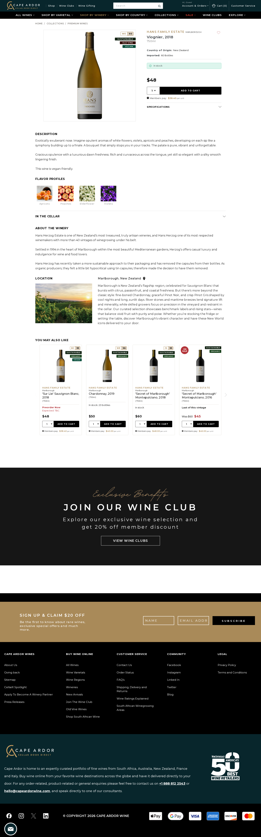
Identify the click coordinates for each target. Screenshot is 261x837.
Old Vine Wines (76, 709)
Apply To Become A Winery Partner (28, 694)
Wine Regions (75, 679)
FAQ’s (120, 679)
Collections (165, 15)
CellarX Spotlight (15, 687)
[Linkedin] (45, 816)
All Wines (24, 15)
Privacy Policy (227, 665)
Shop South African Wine (83, 716)
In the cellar (47, 216)
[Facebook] (9, 816)
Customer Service (243, 5)
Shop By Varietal (56, 15)
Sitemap (10, 679)
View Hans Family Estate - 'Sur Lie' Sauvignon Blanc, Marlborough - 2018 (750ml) (61, 390)
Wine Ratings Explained (132, 698)
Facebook (174, 665)
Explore (236, 15)
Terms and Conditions (232, 672)
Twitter (171, 687)
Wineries (72, 687)
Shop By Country (130, 15)
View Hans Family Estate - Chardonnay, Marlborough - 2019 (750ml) (107, 390)
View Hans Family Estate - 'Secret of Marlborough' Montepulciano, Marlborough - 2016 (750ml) (200, 390)
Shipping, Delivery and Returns (132, 689)
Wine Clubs (66, 5)
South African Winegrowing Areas (135, 708)
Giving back (12, 672)
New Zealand (181, 50)
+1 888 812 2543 (172, 784)
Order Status (125, 672)
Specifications (158, 106)
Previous (36, 394)
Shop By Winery (93, 15)
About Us (10, 665)
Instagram (174, 672)
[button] (148, 98)
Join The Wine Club (79, 702)
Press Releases (14, 702)
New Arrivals (74, 694)
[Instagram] (21, 816)
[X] (33, 816)
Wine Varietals (75, 672)
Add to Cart (66, 424)
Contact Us (124, 665)
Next (225, 394)
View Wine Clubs (130, 541)
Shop (51, 5)
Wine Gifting (86, 5)
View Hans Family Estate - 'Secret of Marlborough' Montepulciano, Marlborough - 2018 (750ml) (154, 390)
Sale (189, 15)
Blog (170, 694)
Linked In (173, 679)
